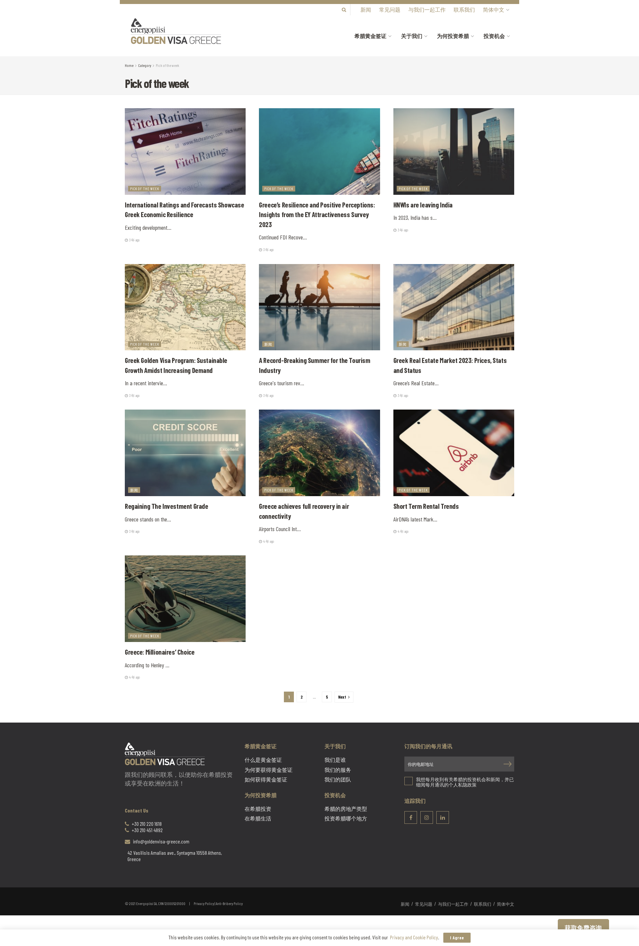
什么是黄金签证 (263, 760)
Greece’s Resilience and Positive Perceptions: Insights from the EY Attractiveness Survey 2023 (317, 214)
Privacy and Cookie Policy (414, 937)
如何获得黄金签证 (266, 780)
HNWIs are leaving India (423, 204)
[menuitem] (495, 9)
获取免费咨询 (583, 927)
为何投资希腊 (453, 36)
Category (144, 65)
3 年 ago (133, 240)
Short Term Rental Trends (426, 506)
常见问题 (389, 9)
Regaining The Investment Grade (166, 506)
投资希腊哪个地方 (345, 818)
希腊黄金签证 (370, 36)
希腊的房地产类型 (345, 809)
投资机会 (494, 36)
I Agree (457, 937)
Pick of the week (167, 65)
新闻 (365, 9)
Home (129, 65)
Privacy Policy (204, 903)
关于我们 (411, 36)
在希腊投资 (258, 809)
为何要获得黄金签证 (269, 770)
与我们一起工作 (427, 9)
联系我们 (464, 9)
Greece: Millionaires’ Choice (159, 652)
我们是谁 (335, 760)
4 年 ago (268, 541)
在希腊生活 (258, 818)
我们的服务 (337, 770)
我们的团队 (337, 780)
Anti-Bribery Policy (229, 903)
